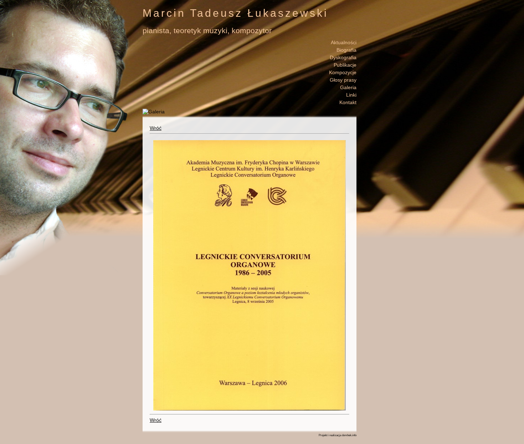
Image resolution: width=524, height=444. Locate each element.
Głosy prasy (343, 80)
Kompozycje (342, 72)
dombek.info (349, 435)
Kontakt (347, 102)
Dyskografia (343, 57)
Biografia (346, 50)
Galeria (348, 87)
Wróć (155, 128)
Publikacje (345, 65)
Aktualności (343, 42)
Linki (351, 95)
